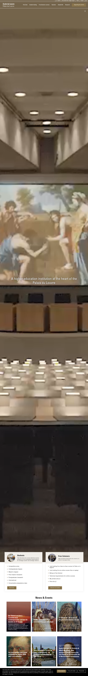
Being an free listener (56, 573)
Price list (52, 581)
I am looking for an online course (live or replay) (64, 570)
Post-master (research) (15, 574)
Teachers (54, 5)
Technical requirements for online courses (62, 576)
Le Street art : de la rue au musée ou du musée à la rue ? (69, 620)
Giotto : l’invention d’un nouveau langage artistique (43, 621)
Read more (11, 587)
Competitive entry (14, 566)
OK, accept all (61, 671)
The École (25, 5)
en (85, 0)
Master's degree (13, 572)
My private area (54, 578)
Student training (33, 5)
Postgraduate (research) (16, 577)
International (12, 580)
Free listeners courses (44, 5)
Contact (82, 0)
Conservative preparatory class (18, 583)
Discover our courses (55, 587)
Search (59, 0)
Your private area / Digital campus (68, 0)
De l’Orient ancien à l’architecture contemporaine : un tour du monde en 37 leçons (18, 619)
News (78, 0)
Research (67, 5)
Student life (60, 5)
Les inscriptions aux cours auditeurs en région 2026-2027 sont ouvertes (17, 654)
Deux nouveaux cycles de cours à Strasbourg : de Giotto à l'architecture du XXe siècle (43, 653)
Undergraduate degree (15, 569)
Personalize (81, 671)
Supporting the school (79, 4)
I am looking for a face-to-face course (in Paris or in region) (65, 566)
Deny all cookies (72, 671)
